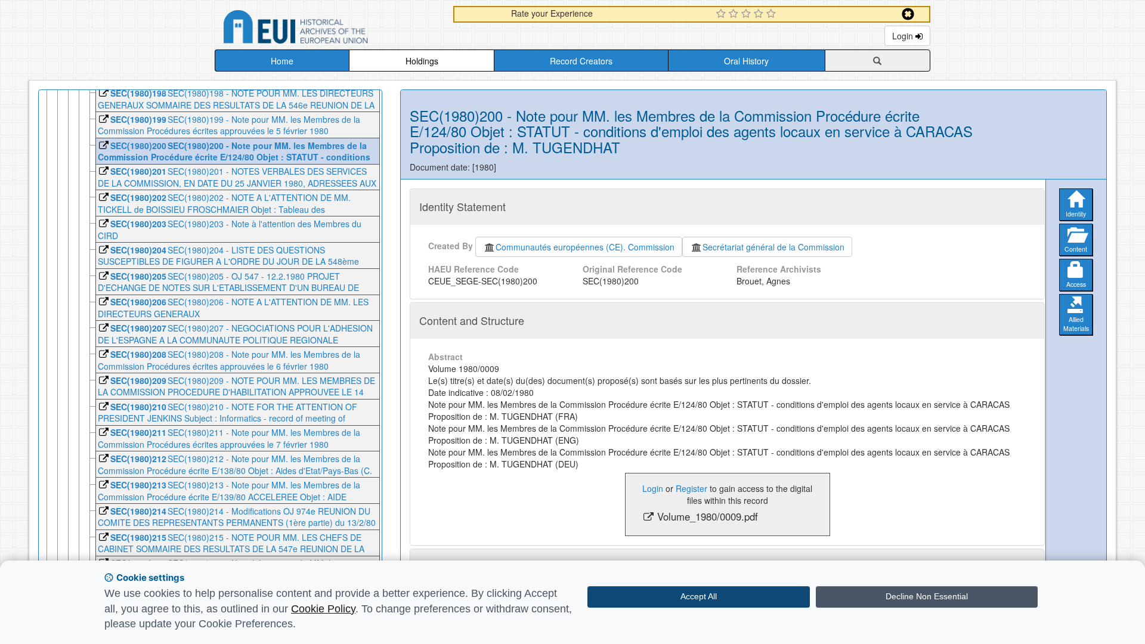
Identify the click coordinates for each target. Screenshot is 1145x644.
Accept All (698, 596)
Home (282, 61)
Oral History (746, 61)
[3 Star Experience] (747, 14)
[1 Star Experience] (722, 14)
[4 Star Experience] (760, 14)
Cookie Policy (323, 609)
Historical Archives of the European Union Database (329, 28)
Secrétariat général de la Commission (773, 247)
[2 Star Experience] (735, 14)
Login (903, 36)
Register (691, 488)
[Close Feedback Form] (908, 14)
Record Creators (581, 61)
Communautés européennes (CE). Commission (585, 247)
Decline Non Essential (927, 596)
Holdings (422, 61)
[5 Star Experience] (772, 14)
